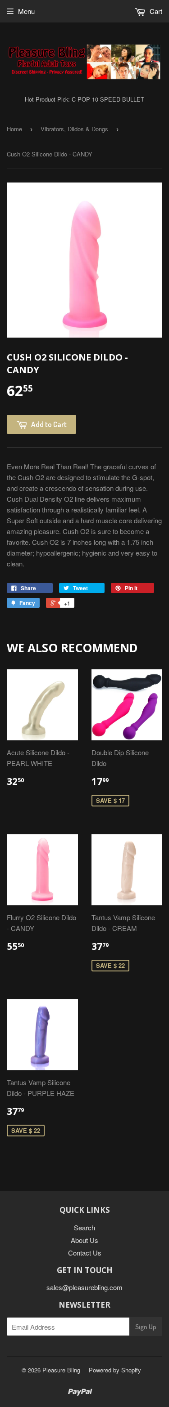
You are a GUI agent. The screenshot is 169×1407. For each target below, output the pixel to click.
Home (14, 129)
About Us (84, 1240)
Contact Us (84, 1252)
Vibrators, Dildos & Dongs (74, 129)
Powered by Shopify (115, 1370)
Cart (155, 11)
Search (84, 1227)
